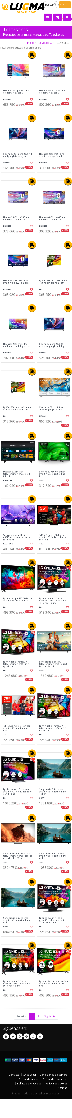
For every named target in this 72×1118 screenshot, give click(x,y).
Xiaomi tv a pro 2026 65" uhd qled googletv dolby (51, 345)
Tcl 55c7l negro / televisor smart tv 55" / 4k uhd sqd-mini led (52, 537)
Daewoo (7, 480)
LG (40, 289)
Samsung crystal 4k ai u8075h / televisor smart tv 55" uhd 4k (16, 537)
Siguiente (50, 1016)
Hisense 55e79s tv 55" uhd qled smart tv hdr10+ (16, 218)
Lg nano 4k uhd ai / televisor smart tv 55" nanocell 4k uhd (53, 983)
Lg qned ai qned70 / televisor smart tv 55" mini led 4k (18, 599)
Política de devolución (54, 1079)
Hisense (7, 99)
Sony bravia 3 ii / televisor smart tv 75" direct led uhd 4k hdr (53, 791)
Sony (41, 480)
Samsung (8, 543)
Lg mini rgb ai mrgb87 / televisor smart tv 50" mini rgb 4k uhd (52, 728)
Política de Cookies (56, 1083)
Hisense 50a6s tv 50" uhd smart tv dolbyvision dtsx (51, 155)
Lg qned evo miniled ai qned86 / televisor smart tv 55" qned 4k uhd (52, 920)
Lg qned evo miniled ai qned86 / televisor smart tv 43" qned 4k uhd (52, 600)
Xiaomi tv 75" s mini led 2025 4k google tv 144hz (51, 408)
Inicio (30, 42)
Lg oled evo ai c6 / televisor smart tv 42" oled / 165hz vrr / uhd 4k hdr (17, 791)
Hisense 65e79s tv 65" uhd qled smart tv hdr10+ (52, 92)
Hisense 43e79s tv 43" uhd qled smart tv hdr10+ (52, 218)
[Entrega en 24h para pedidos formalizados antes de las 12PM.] (32, 55)
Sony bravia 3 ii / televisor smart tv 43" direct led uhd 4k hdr (17, 920)
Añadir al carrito (19, 112)
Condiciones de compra (53, 1074)
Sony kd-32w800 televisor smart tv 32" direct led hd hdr (52, 474)
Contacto (14, 1074)
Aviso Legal (29, 1074)
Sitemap (62, 1087)
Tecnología (44, 42)
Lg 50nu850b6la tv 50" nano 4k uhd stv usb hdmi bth (53, 282)
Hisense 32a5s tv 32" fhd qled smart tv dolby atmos (16, 345)
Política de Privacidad (29, 1083)
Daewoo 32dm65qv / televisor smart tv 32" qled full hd (16, 474)
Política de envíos (28, 1079)
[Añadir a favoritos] (31, 99)
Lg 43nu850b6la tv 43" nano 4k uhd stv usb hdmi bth (17, 408)
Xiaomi (6, 162)
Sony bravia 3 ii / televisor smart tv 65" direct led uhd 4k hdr (53, 856)
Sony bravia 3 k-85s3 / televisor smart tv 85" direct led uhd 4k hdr (53, 664)
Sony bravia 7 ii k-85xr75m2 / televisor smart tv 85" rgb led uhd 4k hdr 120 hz (18, 856)
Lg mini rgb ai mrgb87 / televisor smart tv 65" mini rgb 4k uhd (16, 664)
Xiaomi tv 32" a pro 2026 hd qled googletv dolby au (17, 155)
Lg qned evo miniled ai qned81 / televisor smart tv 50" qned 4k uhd (16, 983)
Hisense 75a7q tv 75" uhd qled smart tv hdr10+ (16, 92)
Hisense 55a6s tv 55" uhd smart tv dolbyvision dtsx (15, 282)
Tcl (41, 543)
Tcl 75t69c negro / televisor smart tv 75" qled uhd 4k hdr (16, 728)
